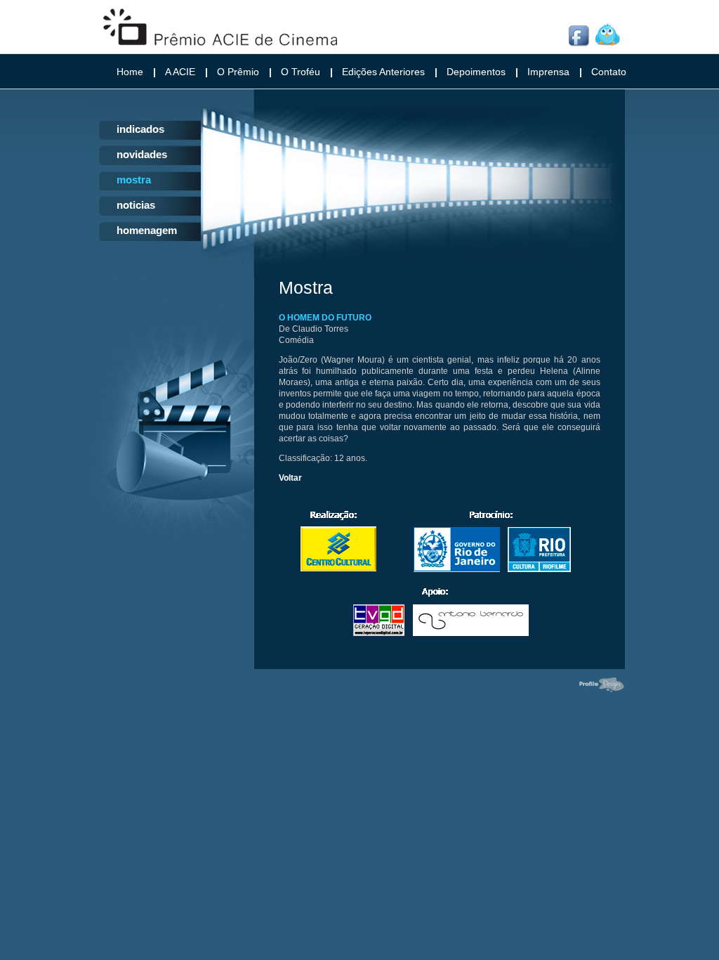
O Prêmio (238, 71)
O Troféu (300, 71)
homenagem (147, 230)
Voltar (290, 478)
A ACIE (180, 71)
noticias (136, 205)
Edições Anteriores (383, 71)
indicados (140, 129)
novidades (142, 154)
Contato (608, 71)
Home (130, 71)
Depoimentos (476, 71)
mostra (134, 180)
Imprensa (548, 71)
